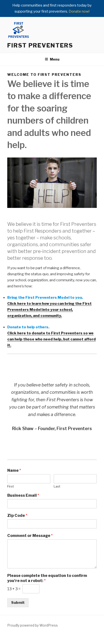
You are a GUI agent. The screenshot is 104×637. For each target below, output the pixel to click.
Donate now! (79, 11)
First (10, 486)
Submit (18, 602)
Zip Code (17, 515)
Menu (54, 59)
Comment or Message (30, 535)
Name (14, 470)
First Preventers (40, 45)
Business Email (23, 495)
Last (57, 486)
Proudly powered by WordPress (32, 625)
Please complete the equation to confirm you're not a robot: (47, 578)
